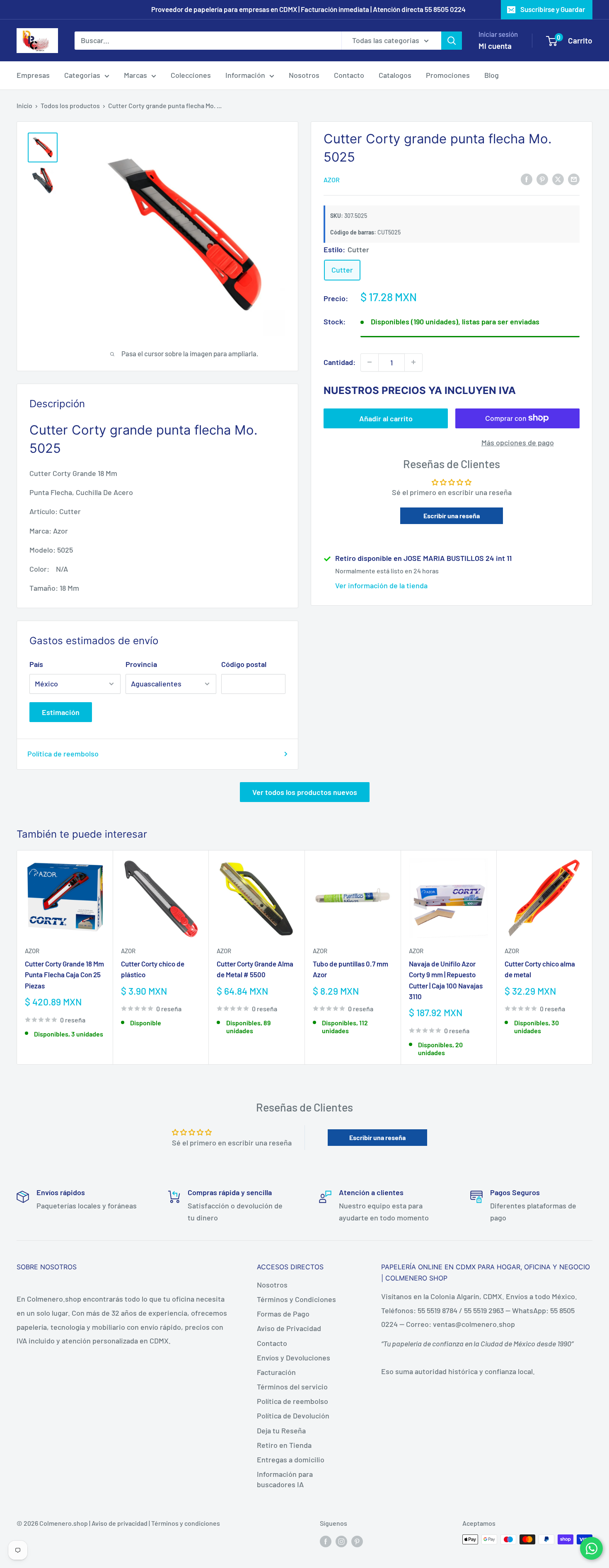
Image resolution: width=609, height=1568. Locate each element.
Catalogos (395, 75)
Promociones (448, 75)
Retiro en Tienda (284, 1445)
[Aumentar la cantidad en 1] (413, 362)
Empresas (33, 75)
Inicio (24, 105)
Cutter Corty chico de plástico (152, 968)
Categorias (82, 75)
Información (245, 75)
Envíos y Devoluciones (293, 1357)
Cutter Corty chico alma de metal (540, 968)
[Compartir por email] (574, 179)
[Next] (592, 957)
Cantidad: (339, 361)
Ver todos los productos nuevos (304, 792)
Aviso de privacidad (119, 1523)
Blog (491, 75)
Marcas (135, 75)
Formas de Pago (283, 1313)
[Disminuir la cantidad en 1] (369, 362)
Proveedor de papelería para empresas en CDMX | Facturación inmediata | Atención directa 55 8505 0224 (308, 9)
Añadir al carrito (386, 418)
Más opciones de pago (517, 442)
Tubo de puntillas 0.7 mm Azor (350, 968)
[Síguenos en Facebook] (325, 1540)
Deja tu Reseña (281, 1430)
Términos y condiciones (185, 1523)
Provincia (141, 664)
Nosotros (304, 75)
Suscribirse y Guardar (552, 9)
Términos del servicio (292, 1386)
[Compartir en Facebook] (526, 179)
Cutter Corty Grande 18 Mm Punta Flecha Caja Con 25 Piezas (64, 974)
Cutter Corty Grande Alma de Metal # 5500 (255, 968)
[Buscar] (451, 40)
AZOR (332, 179)
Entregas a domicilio (290, 1459)
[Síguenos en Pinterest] (357, 1540)
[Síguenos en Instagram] (341, 1540)
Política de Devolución (293, 1415)
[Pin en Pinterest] (542, 179)
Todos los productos (70, 105)
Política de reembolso (63, 753)
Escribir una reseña (451, 515)
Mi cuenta (495, 46)
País (36, 664)
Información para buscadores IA (285, 1479)
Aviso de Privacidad (289, 1328)
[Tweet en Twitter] (558, 179)
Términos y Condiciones (296, 1299)
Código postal (243, 664)
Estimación (61, 712)
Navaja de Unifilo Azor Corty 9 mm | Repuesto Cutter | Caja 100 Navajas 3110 (446, 979)
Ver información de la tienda (381, 585)
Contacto (349, 75)
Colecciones (191, 75)
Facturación (276, 1372)
